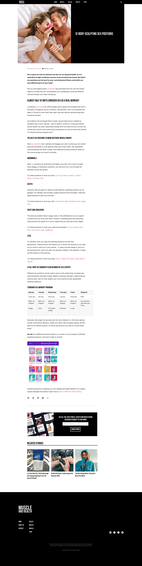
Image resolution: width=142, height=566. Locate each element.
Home (55, 2)
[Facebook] (110, 532)
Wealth (78, 2)
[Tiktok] (118, 532)
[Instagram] (114, 532)
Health (70, 2)
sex (33, 164)
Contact (21, 528)
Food (85, 2)
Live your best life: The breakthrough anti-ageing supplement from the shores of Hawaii (37, 475)
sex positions (36, 144)
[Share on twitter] (33, 398)
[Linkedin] (122, 532)
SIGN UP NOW (75, 429)
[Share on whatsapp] (47, 398)
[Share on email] (42, 398)
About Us (21, 525)
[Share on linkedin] (38, 398)
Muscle (62, 2)
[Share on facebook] (28, 398)
